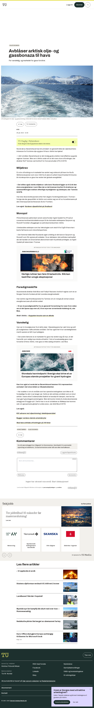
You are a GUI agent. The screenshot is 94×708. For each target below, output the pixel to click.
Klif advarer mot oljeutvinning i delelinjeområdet (36, 413)
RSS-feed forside (39, 664)
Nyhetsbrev (21, 429)
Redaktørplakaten (48, 681)
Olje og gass (14, 45)
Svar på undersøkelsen (62, 702)
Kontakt (4, 693)
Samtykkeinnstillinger (72, 668)
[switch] (74, 142)
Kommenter (32, 124)
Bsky (34, 675)
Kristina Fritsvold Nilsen (10, 666)
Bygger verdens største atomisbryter (31, 418)
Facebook (36, 668)
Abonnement (6, 688)
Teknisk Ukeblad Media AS (18, 700)
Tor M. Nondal (6, 674)
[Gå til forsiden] (5, 4)
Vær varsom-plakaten (30, 681)
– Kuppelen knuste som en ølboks (40, 316)
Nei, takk (75, 702)
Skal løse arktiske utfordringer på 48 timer (34, 423)
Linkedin (36, 671)
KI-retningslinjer (70, 675)
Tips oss (87, 655)
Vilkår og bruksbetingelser (73, 671)
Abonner (79, 5)
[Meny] (87, 4)
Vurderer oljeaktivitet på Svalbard (38, 206)
